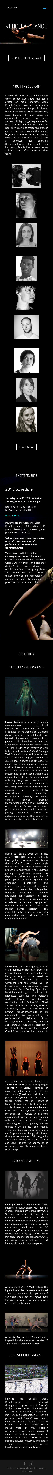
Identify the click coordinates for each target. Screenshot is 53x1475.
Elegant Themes (26, 1468)
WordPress (26, 1471)
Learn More (26, 447)
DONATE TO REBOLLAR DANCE (26, 58)
